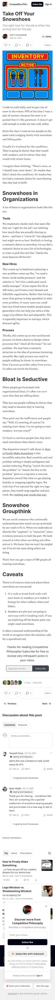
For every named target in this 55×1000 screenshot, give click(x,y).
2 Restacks (37, 682)
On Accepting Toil (11, 895)
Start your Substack (19, 985)
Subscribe (37, 4)
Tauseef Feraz (16, 753)
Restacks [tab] (22, 725)
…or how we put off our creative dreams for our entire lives (19, 871)
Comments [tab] (9, 725)
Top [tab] (6, 853)
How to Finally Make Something (26, 451)
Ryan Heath (15, 788)
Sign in (48, 4)
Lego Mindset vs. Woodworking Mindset (16, 889)
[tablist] (15, 725)
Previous (12, 703)
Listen (48, 36)
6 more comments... (12, 837)
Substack (12, 993)
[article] (27, 871)
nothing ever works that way (30, 495)
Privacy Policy (37, 966)
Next (44, 703)
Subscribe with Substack (30, 953)
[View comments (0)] (17, 880)
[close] (46, 906)
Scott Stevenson (18, 35)
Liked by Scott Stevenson (23, 757)
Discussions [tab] (26, 853)
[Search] (49, 853)
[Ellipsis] (51, 753)
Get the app (42, 985)
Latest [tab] (14, 853)
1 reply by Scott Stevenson (25, 778)
